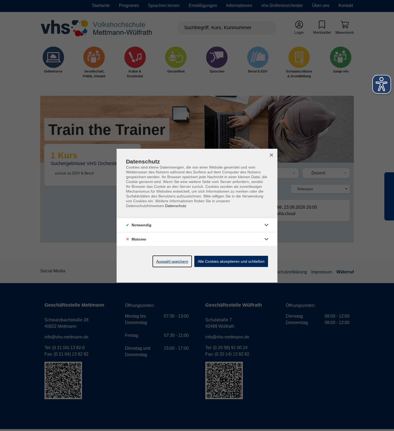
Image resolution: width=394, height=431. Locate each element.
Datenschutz (175, 206)
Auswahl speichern (172, 261)
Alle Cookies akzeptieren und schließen (231, 261)
